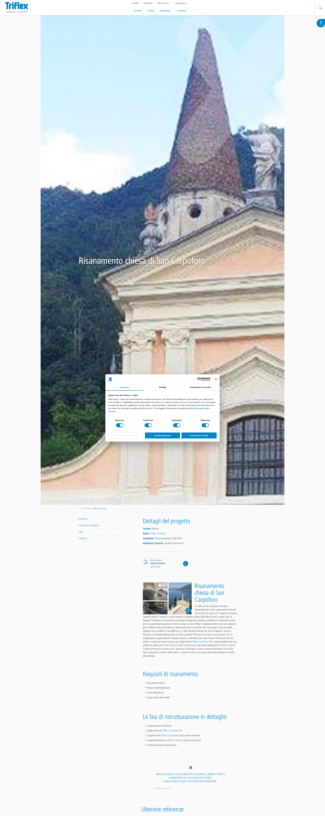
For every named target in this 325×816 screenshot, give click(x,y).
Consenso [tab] (124, 387)
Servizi (150, 11)
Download (148, 3)
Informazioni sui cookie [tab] (200, 387)
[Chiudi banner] (216, 379)
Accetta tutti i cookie (199, 435)
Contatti (135, 3)
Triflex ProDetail (158, 533)
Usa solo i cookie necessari (126, 435)
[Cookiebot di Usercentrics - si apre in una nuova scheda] (199, 379)
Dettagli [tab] (162, 387)
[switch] (148, 425)
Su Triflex (181, 11)
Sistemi (137, 11)
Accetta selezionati (162, 435)
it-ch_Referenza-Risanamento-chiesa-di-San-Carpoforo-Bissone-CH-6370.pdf (185, 563)
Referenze (165, 11)
